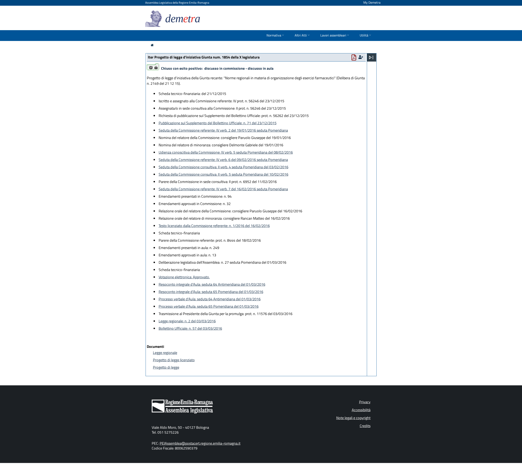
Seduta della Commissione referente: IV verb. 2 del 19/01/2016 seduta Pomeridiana (223, 130)
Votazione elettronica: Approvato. (184, 277)
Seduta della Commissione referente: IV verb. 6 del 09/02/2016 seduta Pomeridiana (223, 159)
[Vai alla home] (152, 45)
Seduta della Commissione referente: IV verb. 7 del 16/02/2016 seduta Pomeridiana (223, 189)
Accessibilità (361, 410)
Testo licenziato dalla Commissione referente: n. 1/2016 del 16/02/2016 (214, 225)
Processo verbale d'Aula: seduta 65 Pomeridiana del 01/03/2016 (209, 306)
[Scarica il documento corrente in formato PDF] (355, 58)
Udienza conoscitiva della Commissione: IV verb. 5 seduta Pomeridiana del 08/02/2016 (226, 152)
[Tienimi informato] (361, 57)
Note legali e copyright (353, 418)
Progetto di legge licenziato (174, 360)
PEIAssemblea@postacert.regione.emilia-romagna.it (200, 443)
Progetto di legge (166, 367)
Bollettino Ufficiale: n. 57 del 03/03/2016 (190, 328)
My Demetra (371, 2)
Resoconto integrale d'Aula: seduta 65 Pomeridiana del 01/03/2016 (211, 291)
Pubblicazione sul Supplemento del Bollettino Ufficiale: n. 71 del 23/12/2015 (217, 123)
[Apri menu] (371, 57)
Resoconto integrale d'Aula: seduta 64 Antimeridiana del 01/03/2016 (212, 284)
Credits (365, 426)
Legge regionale (165, 352)
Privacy (364, 402)
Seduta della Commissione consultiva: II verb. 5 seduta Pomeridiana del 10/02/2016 (223, 174)
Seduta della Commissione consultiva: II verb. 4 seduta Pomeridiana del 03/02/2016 (223, 167)
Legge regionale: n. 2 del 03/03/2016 (187, 321)
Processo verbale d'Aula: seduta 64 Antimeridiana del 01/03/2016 (210, 299)
